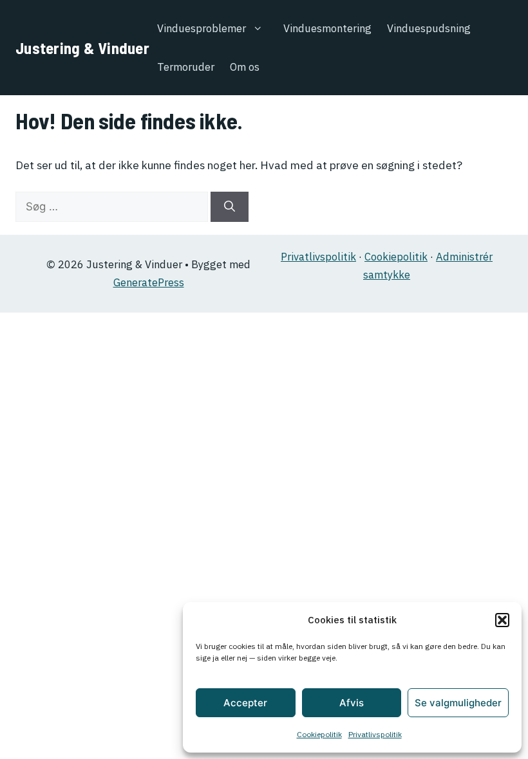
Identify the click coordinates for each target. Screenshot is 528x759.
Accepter (245, 703)
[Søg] (230, 207)
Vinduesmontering (327, 28)
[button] (502, 620)
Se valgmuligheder (458, 703)
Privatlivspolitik (375, 734)
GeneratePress (148, 282)
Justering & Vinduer (82, 47)
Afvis (351, 703)
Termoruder (185, 67)
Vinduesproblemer (201, 28)
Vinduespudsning (429, 28)
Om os (244, 67)
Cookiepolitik (319, 734)
